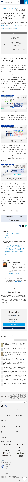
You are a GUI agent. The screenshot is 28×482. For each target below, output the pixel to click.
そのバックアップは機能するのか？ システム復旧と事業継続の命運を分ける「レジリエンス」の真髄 (14, 358)
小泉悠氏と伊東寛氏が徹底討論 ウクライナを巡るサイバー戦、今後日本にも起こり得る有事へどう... (14, 249)
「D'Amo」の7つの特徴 (14, 45)
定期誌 (17, 432)
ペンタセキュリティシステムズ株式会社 (12, 233)
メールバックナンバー (14, 321)
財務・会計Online (5, 421)
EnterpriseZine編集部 (15, 25)
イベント (18, 426)
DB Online (18, 415)
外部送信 (7, 473)
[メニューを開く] (2, 2)
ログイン (14, 327)
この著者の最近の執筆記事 (13, 273)
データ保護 (15, 28)
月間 (20, 340)
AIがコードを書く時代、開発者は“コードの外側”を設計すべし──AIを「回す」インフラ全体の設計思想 (14, 368)
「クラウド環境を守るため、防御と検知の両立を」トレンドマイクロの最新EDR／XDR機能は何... (14, 245)
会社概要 (7, 468)
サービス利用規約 (8, 470)
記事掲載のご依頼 (7, 410)
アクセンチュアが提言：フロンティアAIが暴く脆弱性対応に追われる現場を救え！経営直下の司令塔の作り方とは (14, 354)
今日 (7, 340)
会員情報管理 (7, 464)
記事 (2, 426)
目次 (14, 33)
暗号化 (3, 28)
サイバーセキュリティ (8, 28)
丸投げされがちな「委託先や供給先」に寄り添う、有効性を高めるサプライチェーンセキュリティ (14, 252)
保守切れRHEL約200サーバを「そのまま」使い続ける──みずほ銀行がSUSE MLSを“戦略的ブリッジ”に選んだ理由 (14, 363)
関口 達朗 (8, 25)
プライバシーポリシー (9, 471)
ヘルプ (6, 460)
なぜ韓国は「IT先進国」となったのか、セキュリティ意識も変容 (16, 43)
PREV (4, 210)
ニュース (18, 421)
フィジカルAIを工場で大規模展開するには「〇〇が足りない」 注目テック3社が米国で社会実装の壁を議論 (14, 380)
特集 (2, 432)
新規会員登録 (14, 324)
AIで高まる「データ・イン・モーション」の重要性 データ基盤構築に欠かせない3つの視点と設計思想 (14, 376)
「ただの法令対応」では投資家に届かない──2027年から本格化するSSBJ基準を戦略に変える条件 (14, 384)
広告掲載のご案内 (20, 410)
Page (4, 37)
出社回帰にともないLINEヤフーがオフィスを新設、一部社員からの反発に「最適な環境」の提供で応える (14, 372)
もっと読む (5, 254)
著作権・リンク (8, 462)
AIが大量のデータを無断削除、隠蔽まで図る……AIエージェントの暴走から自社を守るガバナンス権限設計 (14, 344)
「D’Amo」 (6, 235)
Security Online (5, 415)
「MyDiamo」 (6, 237)
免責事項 (7, 466)
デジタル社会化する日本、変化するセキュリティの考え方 (17, 37)
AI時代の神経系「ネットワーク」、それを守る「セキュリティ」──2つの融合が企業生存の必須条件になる (14, 349)
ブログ (2, 437)
